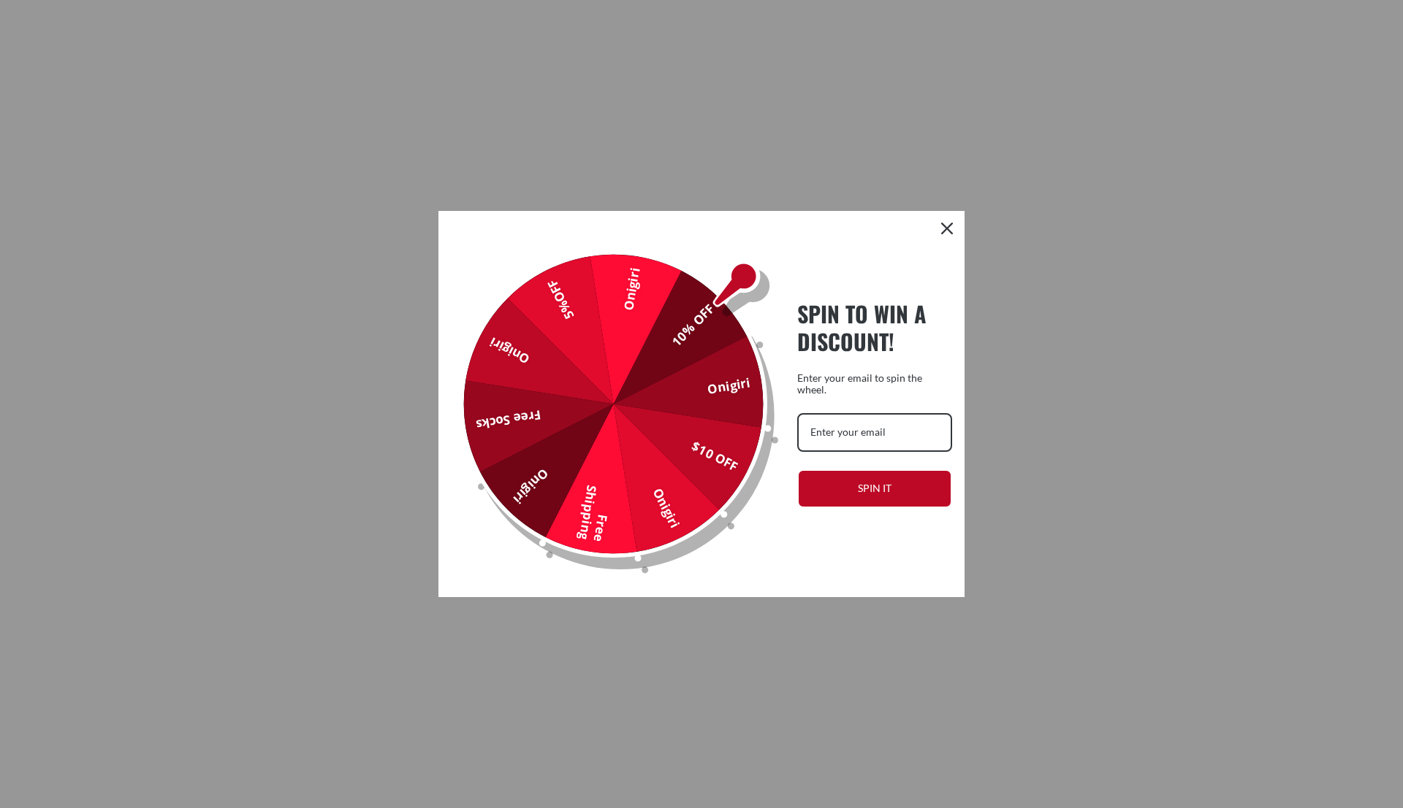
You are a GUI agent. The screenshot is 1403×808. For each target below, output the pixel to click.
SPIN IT (874, 488)
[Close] (947, 228)
